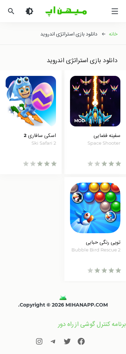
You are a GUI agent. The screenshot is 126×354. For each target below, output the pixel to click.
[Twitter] (67, 341)
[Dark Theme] (29, 11)
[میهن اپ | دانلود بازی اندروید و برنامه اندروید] (63, 297)
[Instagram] (39, 341)
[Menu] (114, 11)
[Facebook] (81, 341)
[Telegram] (53, 341)
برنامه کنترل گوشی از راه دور (92, 324)
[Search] (11, 11)
